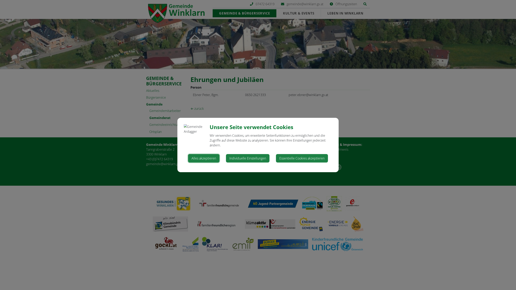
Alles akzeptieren (203, 158)
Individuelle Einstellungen (247, 158)
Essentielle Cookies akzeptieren (302, 158)
